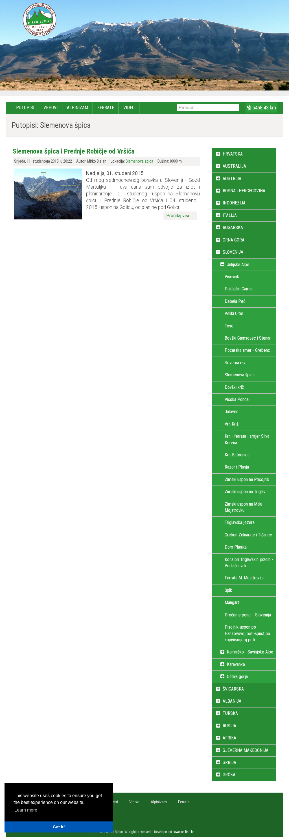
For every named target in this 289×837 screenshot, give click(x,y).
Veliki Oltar (234, 313)
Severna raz (235, 362)
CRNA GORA (233, 240)
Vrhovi (50, 107)
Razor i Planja (237, 467)
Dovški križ (234, 387)
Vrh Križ (231, 424)
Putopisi (25, 107)
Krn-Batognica (237, 455)
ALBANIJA (232, 701)
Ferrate (105, 107)
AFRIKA (229, 738)
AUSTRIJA (232, 178)
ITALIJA (230, 215)
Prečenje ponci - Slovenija (248, 615)
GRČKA (229, 774)
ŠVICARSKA (233, 689)
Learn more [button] (25, 810)
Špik (228, 590)
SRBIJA (229, 762)
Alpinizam (77, 107)
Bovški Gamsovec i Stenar (248, 338)
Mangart (232, 602)
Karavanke (236, 664)
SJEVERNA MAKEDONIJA (245, 750)
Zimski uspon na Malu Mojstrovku (243, 507)
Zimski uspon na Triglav (245, 491)
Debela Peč (235, 301)
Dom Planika (236, 547)
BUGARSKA (233, 227)
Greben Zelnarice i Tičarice (248, 535)
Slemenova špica (139, 161)
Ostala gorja (237, 676)
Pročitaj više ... (180, 215)
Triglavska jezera (240, 522)
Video (129, 107)
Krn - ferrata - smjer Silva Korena (247, 439)
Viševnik (232, 276)
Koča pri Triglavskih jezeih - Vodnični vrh (249, 562)
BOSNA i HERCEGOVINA (244, 190)
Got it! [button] (59, 827)
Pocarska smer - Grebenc (247, 350)
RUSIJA (229, 725)
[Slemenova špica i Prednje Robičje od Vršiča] (48, 218)
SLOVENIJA (233, 252)
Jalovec (231, 411)
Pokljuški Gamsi (238, 289)
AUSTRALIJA (234, 166)
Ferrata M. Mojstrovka (244, 578)
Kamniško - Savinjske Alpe (250, 652)
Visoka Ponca (237, 399)
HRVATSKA (233, 154)
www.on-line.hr (184, 832)
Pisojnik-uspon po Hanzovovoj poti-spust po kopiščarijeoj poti (247, 633)
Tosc (229, 326)
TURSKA (230, 713)
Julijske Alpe (238, 264)
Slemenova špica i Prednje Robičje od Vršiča (73, 151)
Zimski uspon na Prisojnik (247, 479)
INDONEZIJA (234, 203)
